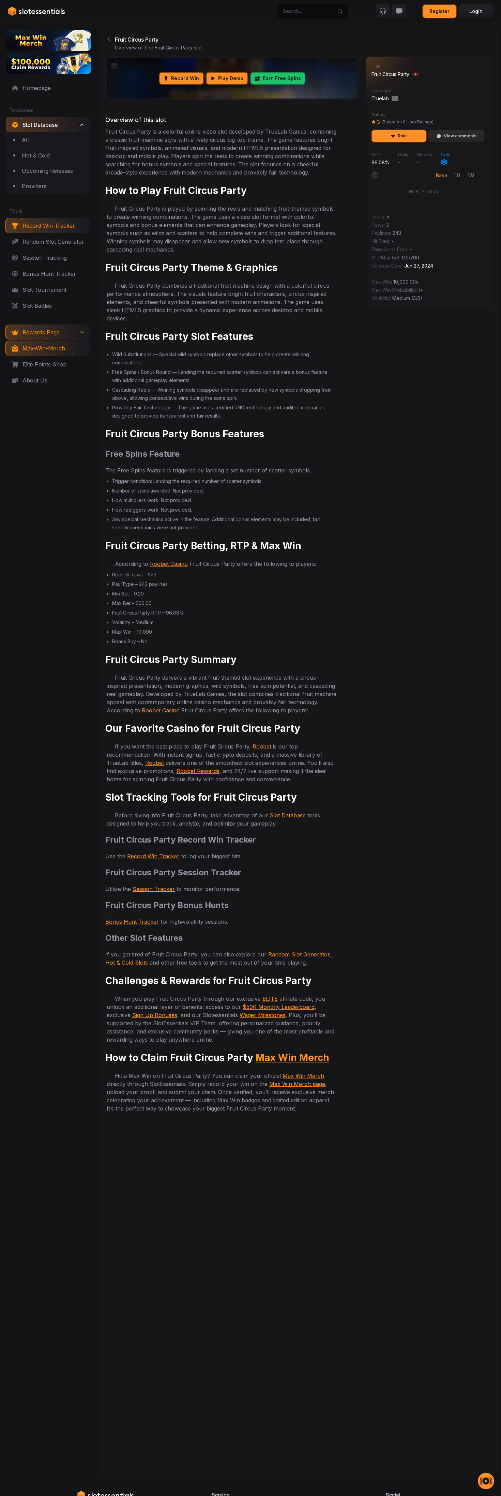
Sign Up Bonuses (154, 1015)
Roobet (262, 746)
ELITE (270, 998)
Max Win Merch (292, 1057)
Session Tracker (154, 889)
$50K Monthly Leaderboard (279, 1006)
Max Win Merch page (297, 1084)
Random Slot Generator (299, 954)
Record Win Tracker (153, 856)
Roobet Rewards (198, 771)
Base (441, 175)
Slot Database (288, 815)
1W (471, 175)
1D (457, 175)
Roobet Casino (169, 563)
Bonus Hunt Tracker (132, 921)
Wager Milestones (263, 1015)
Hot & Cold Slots (126, 962)
